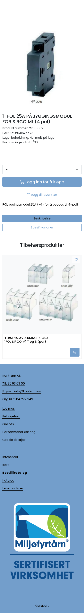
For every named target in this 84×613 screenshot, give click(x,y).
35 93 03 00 (16, 383)
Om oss (8, 424)
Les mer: (8, 408)
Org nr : (8, 399)
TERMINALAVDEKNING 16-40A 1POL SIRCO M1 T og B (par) (26, 340)
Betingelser (11, 416)
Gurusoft (42, 605)
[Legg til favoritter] (76, 259)
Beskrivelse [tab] (42, 218)
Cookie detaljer (14, 440)
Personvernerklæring (18, 432)
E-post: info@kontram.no (21, 391)
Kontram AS (11, 375)
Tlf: (4, 383)
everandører (13, 488)
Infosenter (10, 457)
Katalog (8, 480)
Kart (5, 465)
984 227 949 (23, 399)
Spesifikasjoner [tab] (42, 227)
